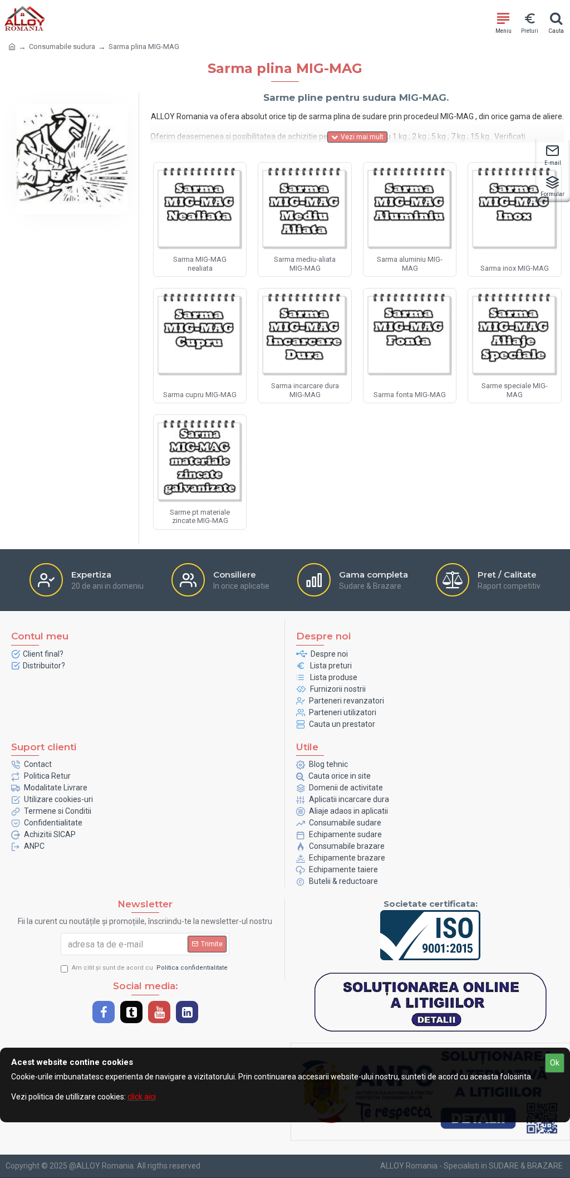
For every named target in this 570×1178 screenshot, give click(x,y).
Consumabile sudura (62, 46)
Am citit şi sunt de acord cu (150, 967)
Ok (554, 1062)
